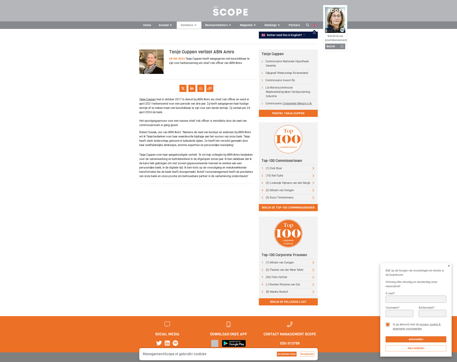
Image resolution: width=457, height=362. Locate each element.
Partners (294, 25)
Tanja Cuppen (147, 99)
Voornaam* (392, 307)
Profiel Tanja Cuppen (288, 113)
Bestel (331, 46)
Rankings (271, 25)
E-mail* (390, 293)
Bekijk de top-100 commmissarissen (288, 207)
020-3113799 (290, 343)
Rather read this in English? (284, 35)
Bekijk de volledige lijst (288, 302)
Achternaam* (427, 307)
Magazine (246, 25)
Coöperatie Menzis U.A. (297, 103)
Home (147, 25)
